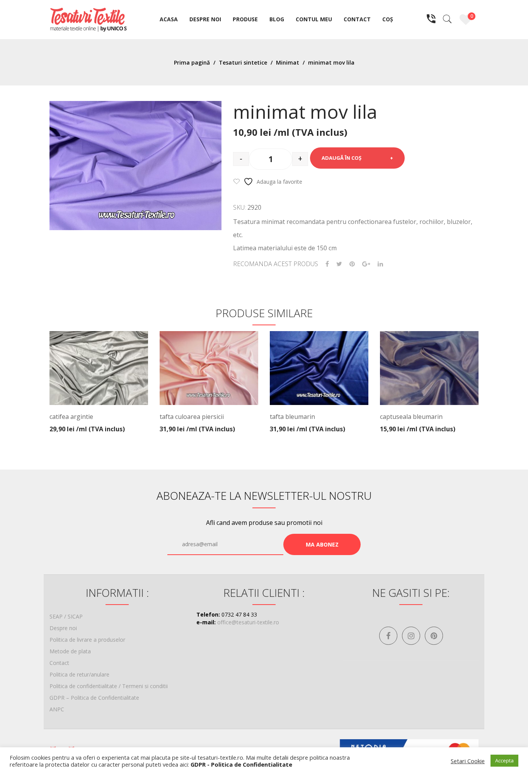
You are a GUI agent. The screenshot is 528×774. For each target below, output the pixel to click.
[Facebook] (327, 264)
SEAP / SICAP (66, 616)
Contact (59, 662)
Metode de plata (70, 651)
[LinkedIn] (380, 264)
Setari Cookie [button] (468, 760)
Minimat (287, 62)
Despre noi (63, 628)
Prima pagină (192, 62)
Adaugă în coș (341, 157)
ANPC (56, 709)
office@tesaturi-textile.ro (248, 622)
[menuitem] (169, 19)
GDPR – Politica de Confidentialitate (94, 697)
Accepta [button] (504, 760)
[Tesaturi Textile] (88, 18)
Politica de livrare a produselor (87, 639)
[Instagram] (411, 636)
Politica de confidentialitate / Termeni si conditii (108, 686)
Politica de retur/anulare (79, 674)
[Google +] (366, 264)
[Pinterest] (352, 264)
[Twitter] (339, 264)
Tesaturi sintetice (243, 62)
